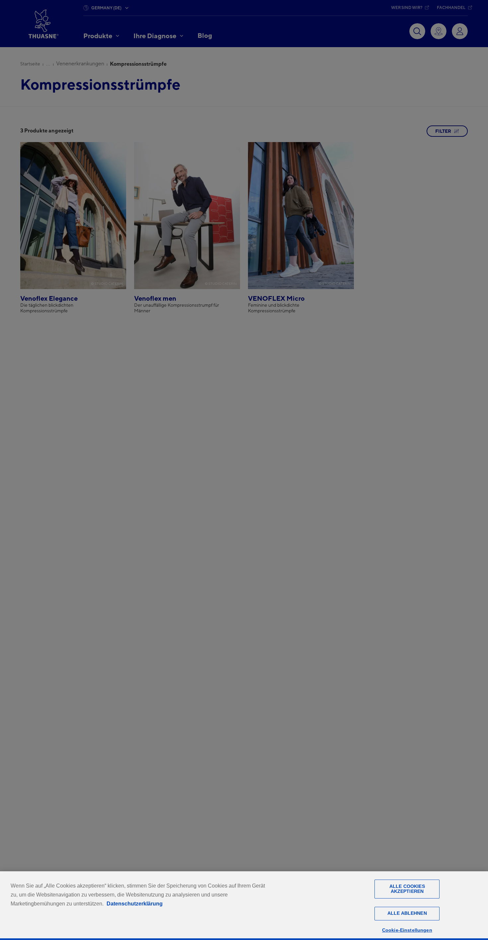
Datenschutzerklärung (135, 903)
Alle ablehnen (407, 913)
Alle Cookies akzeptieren (407, 889)
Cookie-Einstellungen (407, 930)
